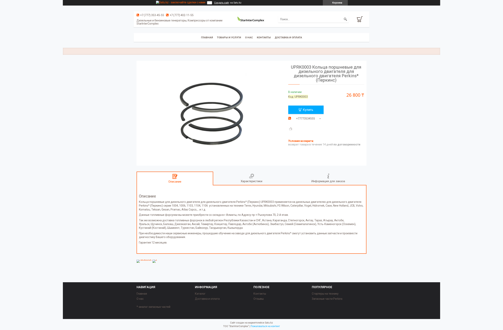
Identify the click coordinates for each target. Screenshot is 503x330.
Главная (207, 37)
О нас (249, 37)
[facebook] (144, 259)
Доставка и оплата (288, 37)
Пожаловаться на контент (265, 326)
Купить (308, 110)
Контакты (264, 37)
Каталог (200, 293)
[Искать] (345, 19)
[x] (154, 259)
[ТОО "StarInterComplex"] (251, 19)
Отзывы (258, 298)
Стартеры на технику (325, 293)
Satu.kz (269, 322)
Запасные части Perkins (327, 298)
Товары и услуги (229, 37)
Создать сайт (221, 2)
